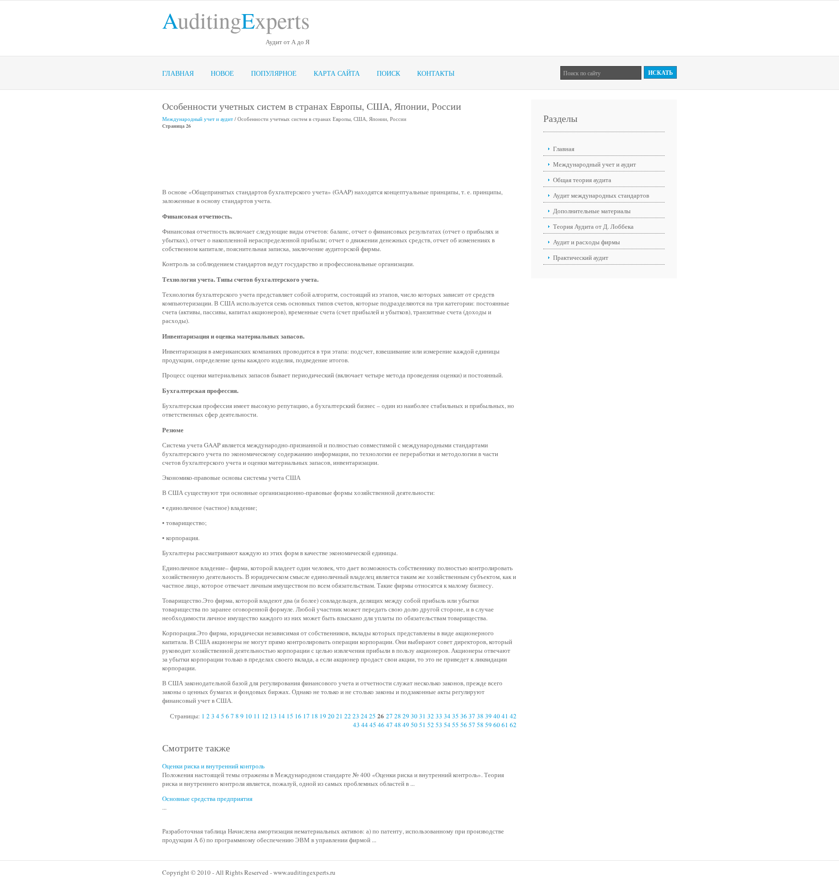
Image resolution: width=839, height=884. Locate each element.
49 (406, 724)
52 (430, 724)
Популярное (274, 73)
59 (488, 724)
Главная (178, 73)
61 (505, 724)
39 (488, 716)
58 (480, 724)
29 (406, 716)
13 (273, 716)
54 (447, 724)
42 (513, 716)
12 (265, 716)
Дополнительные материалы (592, 210)
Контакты (435, 73)
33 (439, 716)
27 (389, 716)
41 (505, 716)
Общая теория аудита (582, 179)
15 (289, 716)
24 (364, 716)
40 (496, 716)
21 (339, 716)
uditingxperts (236, 20)
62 (513, 724)
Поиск (388, 73)
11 (256, 716)
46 (381, 724)
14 (281, 716)
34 (447, 716)
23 (355, 716)
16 (298, 716)
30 (414, 716)
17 (306, 716)
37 (472, 716)
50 (414, 724)
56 (463, 724)
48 (397, 724)
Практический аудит (580, 257)
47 (389, 724)
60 (496, 724)
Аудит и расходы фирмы (586, 242)
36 (463, 716)
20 (331, 716)
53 (439, 724)
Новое (222, 73)
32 (430, 716)
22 (347, 716)
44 (364, 724)
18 (314, 716)
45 (372, 724)
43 (356, 724)
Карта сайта (337, 73)
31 (422, 716)
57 (472, 724)
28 (397, 716)
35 (455, 716)
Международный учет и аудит (197, 118)
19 (322, 716)
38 (480, 716)
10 (248, 716)
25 (372, 716)
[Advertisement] (339, 158)
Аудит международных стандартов (601, 195)
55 (455, 724)
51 (422, 724)
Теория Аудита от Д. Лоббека (593, 226)
